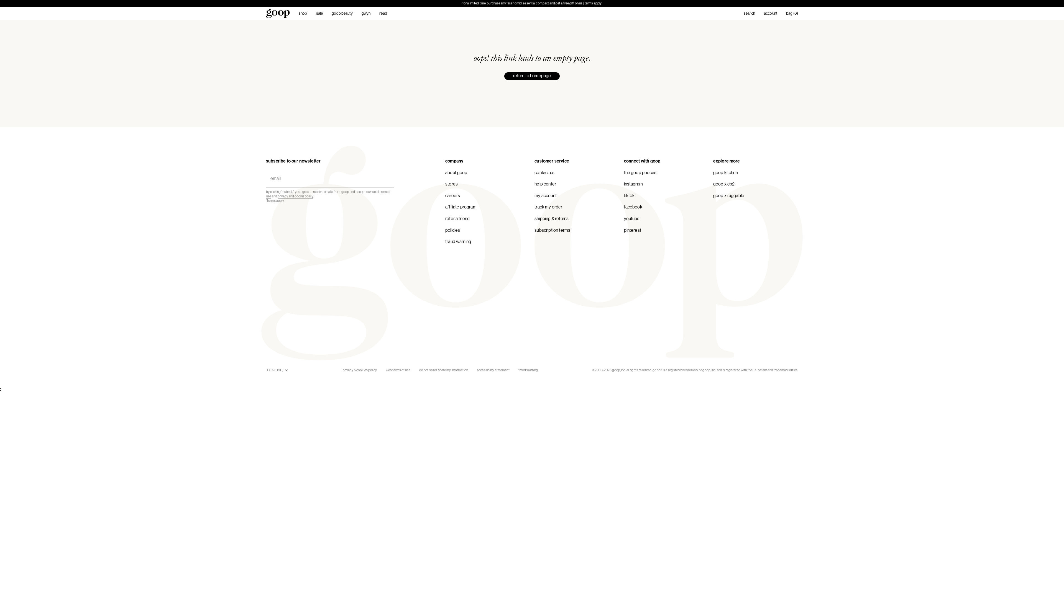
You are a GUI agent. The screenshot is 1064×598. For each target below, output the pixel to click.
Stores (451, 184)
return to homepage (532, 75)
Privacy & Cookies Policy (360, 370)
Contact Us (544, 172)
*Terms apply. (275, 201)
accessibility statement (493, 370)
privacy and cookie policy (295, 196)
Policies (452, 230)
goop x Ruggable (728, 195)
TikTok (629, 195)
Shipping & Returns (551, 218)
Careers (452, 195)
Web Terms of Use (398, 370)
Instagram (633, 184)
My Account (545, 195)
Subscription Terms (552, 230)
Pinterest (632, 230)
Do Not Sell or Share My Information (443, 370)
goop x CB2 (724, 184)
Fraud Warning (458, 241)
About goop (456, 172)
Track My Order (548, 207)
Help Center (545, 184)
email (274, 172)
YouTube (632, 218)
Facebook (633, 207)
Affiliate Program (461, 207)
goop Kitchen (725, 172)
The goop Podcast (641, 172)
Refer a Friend (457, 218)
